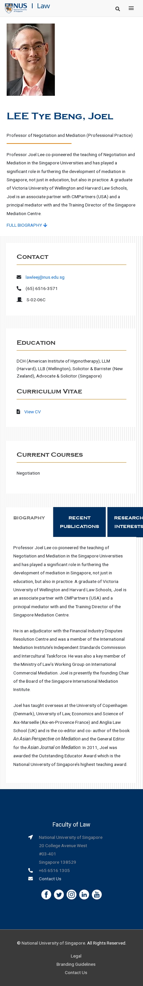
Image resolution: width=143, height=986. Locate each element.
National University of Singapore (53, 943)
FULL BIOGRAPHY (25, 225)
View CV (32, 411)
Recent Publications (79, 522)
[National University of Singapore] (16, 8)
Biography (29, 517)
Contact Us (50, 878)
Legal (76, 955)
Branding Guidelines (76, 964)
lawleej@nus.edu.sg (45, 277)
